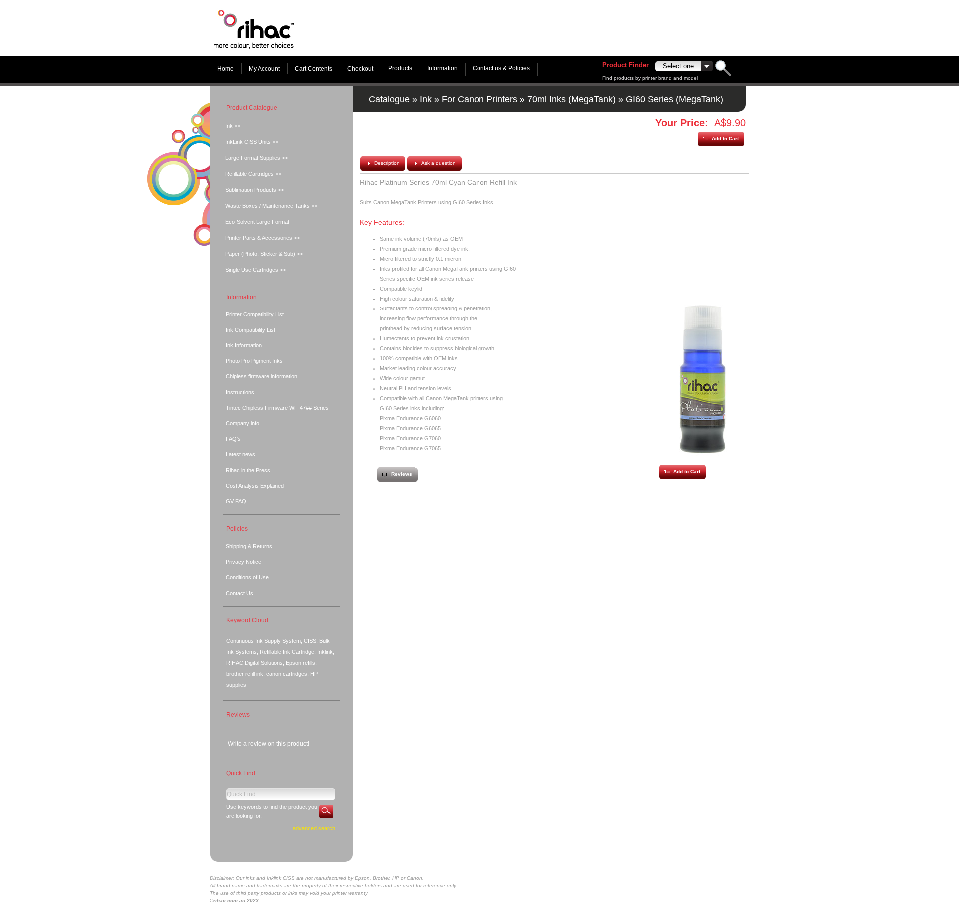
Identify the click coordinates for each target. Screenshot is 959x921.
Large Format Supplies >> (256, 158)
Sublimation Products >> (254, 190)
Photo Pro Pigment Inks (254, 361)
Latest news (240, 454)
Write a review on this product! (268, 743)
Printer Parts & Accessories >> (262, 238)
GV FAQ (236, 501)
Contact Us (239, 593)
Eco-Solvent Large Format (257, 222)
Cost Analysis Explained (255, 486)
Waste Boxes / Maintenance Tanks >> (271, 206)
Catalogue (389, 99)
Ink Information (244, 345)
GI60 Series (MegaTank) (674, 99)
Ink (426, 99)
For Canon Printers (479, 99)
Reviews (238, 714)
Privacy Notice (243, 562)
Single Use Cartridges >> (255, 270)
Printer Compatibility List (255, 314)
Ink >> (232, 126)
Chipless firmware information (261, 376)
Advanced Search (314, 828)
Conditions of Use (247, 577)
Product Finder (625, 65)
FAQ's (233, 439)
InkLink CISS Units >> (251, 142)
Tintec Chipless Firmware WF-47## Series (277, 408)
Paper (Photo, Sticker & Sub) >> (264, 254)
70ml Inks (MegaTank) (571, 99)
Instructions (240, 392)
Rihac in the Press (248, 470)
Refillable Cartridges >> (253, 174)
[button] (720, 139)
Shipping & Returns (249, 546)
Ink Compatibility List (250, 330)
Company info (242, 423)
